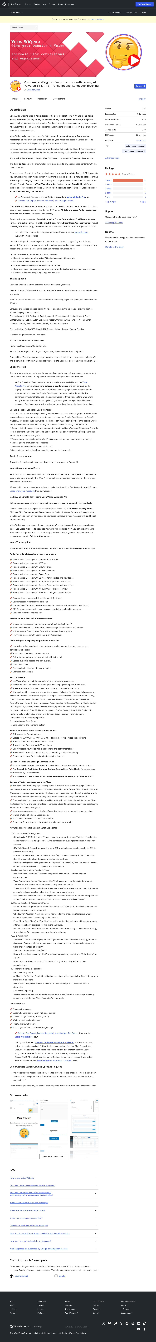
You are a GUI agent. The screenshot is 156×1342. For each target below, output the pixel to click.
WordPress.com (128, 1301)
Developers (70, 1309)
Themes (41, 1305)
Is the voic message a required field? (26, 1218)
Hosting (13, 1309)
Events (96, 1305)
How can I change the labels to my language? (30, 1241)
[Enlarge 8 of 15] (65, 1157)
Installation (42, 99)
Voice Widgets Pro (76, 197)
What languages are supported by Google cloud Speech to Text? (39, 1249)
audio (128, 146)
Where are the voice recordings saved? (27, 1210)
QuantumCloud (33, 90)
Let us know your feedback (22, 491)
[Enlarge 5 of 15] (65, 1103)
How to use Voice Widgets (22, 1178)
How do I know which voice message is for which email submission (40, 1233)
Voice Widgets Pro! (24, 1037)
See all (143, 202)
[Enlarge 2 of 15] (35, 1118)
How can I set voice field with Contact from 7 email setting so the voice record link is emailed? (31, 1194)
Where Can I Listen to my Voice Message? (29, 1203)
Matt (124, 1305)
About (12, 1301)
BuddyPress (127, 1313)
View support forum (114, 222)
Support (142, 99)
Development (59, 99)
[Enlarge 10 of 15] (95, 1103)
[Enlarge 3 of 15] (35, 1146)
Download (140, 86)
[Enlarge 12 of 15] (95, 1139)
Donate (97, 1309)
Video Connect (81, 232)
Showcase (42, 1301)
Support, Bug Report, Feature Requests (35, 200)
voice (134, 146)
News (12, 1305)
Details (15, 99)
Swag (96, 1313)
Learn (67, 1301)
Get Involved (98, 1301)
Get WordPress (144, 4)
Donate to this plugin (114, 247)
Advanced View (112, 158)
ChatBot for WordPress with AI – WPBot (54, 1042)
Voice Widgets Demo (64, 200)
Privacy (13, 1313)
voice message (128, 151)
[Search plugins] (35, 27)
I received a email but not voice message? (29, 1226)
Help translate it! (97, 19)
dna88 (62, 1276)
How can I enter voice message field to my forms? (32, 1186)
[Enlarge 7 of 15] (65, 1146)
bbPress (125, 1309)
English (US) (141, 140)
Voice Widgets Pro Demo (66, 1033)
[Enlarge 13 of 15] (95, 1154)
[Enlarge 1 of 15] (35, 1103)
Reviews (28, 99)
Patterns (41, 1313)
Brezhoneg (37, 1327)
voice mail (141, 146)
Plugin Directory (16, 12)
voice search (140, 151)
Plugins (40, 1309)
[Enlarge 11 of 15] (95, 1117)
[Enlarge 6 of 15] (65, 1132)
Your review (110, 202)
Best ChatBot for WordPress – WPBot (54, 1060)
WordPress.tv (71, 1313)
